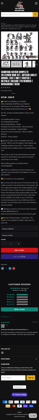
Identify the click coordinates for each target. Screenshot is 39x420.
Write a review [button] (19, 309)
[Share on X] (6, 268)
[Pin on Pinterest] (13, 268)
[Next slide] (36, 64)
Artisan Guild (7, 91)
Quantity (3, 239)
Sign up (31, 378)
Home (3, 23)
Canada (18, 387)
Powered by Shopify (19, 416)
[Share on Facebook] (2, 268)
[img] (5, 322)
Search (20, 412)
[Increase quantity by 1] (18, 243)
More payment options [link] (19, 261)
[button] (5, 64)
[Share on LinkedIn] (10, 268)
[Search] (35, 14)
